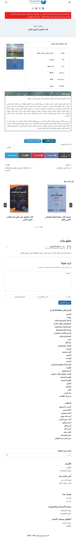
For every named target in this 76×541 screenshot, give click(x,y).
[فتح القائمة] (69, 2)
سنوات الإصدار (66, 523)
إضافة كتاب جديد (66, 480)
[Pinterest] (36, 8)
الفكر (69, 390)
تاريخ (69, 339)
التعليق (67, 273)
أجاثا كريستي (67, 410)
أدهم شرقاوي (66, 423)
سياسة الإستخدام (66, 510)
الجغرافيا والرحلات (65, 336)
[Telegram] (32, 8)
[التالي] (5, 205)
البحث (8, 147)
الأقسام (69, 468)
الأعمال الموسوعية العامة (63, 320)
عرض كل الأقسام (65, 396)
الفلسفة (68, 387)
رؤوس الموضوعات (65, 470)
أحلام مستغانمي (66, 413)
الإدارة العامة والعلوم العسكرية (61, 364)
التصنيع (69, 355)
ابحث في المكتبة (66, 144)
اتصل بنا (68, 498)
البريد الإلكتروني (42, 297)
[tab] (41, 227)
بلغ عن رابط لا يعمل (65, 483)
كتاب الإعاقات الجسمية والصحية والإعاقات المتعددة (18, 167)
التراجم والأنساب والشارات (62, 333)
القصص (68, 314)
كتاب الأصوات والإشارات (63, 166)
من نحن (68, 501)
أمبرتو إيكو (67, 426)
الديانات (68, 361)
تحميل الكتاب (50, 141)
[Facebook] (43, 8)
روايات (69, 317)
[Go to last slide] (70, 205)
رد (6, 246)
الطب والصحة (66, 352)
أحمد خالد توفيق (66, 416)
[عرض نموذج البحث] (6, 2)
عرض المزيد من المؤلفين (63, 438)
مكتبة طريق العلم (41, 535)
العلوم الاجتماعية (65, 377)
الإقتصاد (68, 368)
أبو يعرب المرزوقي (65, 407)
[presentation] (57, 199)
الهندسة (68, 358)
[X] (39, 8)
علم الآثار (68, 342)
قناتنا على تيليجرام (34, 141)
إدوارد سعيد (67, 432)
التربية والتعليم (66, 371)
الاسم (68, 297)
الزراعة (68, 349)
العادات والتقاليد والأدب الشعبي (61, 374)
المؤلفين (68, 526)
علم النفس (67, 393)
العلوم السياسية (66, 380)
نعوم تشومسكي (66, 435)
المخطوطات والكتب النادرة (62, 324)
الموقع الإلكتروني (19, 297)
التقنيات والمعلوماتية (64, 346)
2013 (35, 26)
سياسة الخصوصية (65, 513)
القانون (40, 26)
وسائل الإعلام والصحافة (63, 330)
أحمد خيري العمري (65, 419)
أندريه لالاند (67, 429)
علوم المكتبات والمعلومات (62, 327)
